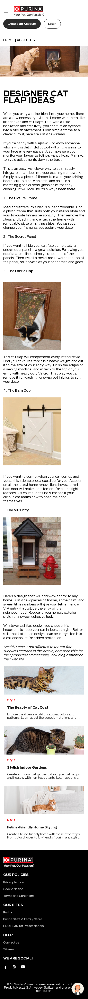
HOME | (10, 40)
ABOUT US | (27, 40)
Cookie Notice (13, 889)
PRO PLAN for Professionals (23, 926)
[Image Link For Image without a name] (44, 679)
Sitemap (9, 949)
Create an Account (22, 23)
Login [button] (52, 23)
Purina (7, 912)
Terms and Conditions (19, 895)
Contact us (11, 942)
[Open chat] (78, 989)
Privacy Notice (13, 882)
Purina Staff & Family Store (22, 919)
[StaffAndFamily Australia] (28, 11)
